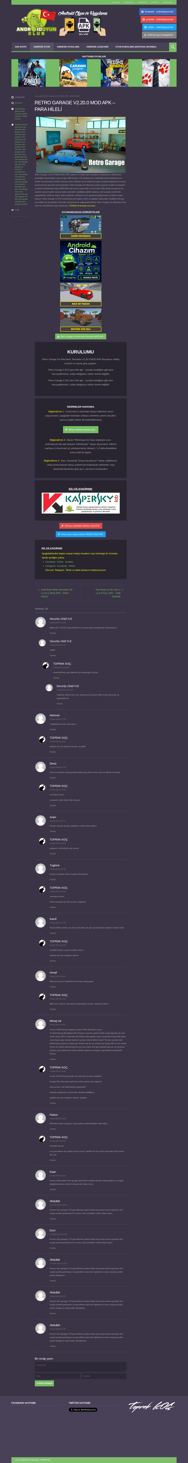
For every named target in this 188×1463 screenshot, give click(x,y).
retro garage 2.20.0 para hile (20, 151)
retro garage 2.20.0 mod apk (20, 147)
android (18, 125)
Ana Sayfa (21, 47)
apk (24, 127)
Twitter (60, 562)
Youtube (69, 562)
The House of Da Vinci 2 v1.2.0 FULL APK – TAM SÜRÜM (107, 593)
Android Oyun (42, 47)
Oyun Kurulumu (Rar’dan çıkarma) (135, 47)
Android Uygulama (68, 47)
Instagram (50, 566)
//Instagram (167, 2)
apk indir (18, 130)
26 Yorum (18, 103)
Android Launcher (97, 47)
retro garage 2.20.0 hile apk (20, 142)
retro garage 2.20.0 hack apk (20, 137)
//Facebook (142, 2)
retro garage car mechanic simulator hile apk (20, 169)
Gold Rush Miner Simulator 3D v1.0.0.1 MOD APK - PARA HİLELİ (56, 593)
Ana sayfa (116, 2)
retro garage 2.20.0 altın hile (20, 132)
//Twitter (155, 2)
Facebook (50, 562)
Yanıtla (53, 633)
